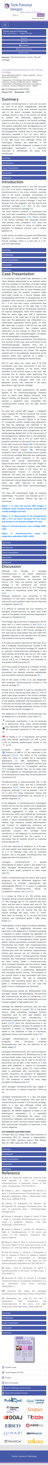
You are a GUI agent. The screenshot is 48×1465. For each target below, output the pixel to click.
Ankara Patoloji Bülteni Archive (16, 1393)
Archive (8, 1377)
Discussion (7, 173)
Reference (6, 178)
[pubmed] (13, 1400)
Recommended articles (25, 49)
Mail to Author (24, 53)
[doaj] (13, 1417)
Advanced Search (38, 18)
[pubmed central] (35, 1401)
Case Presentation (10, 168)
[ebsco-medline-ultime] (13, 1425)
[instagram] (3, 744)
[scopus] (35, 1409)
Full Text (24, 42)
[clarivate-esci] (13, 1409)
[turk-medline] (35, 1433)
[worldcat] (13, 1441)
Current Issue (10, 1367)
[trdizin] (35, 1417)
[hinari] (13, 1433)
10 (16, 755)
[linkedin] (3, 752)
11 (27, 1082)
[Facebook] (3, 720)
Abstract (24, 38)
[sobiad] (35, 1441)
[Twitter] (3, 728)
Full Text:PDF (24, 45)
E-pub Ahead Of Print (14, 1372)
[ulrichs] (35, 1425)
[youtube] (3, 736)
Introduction (7, 163)
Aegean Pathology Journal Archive (18, 1388)
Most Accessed (11, 1383)
